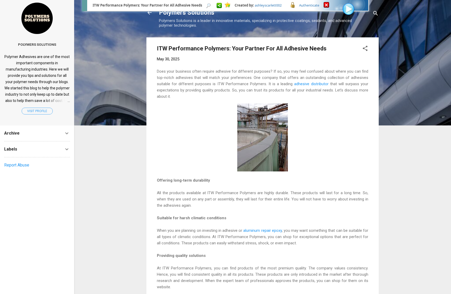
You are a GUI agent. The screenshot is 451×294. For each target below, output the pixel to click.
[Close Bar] (326, 4)
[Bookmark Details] (208, 5)
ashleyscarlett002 (268, 5)
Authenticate (309, 5)
